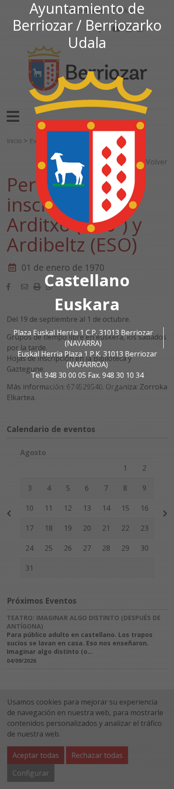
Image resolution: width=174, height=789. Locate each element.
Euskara (87, 304)
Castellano (87, 280)
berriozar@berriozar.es (87, 386)
